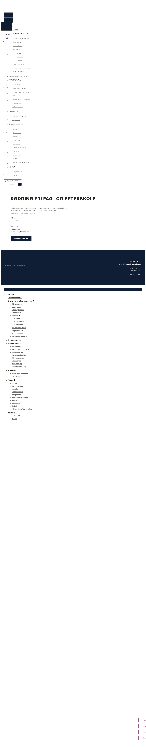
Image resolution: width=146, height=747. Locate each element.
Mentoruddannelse (18, 71)
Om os (15, 129)
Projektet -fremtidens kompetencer (19, 118)
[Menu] (6, 26)
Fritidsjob (19, 53)
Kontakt (11, 413)
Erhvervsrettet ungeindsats (21, 38)
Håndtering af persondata (21, 162)
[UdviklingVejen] (8, 21)
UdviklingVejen (10, 263)
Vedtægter (16, 151)
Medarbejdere (17, 140)
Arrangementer (15, 340)
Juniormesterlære (18, 64)
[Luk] (73, 289)
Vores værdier (17, 133)
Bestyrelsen (16, 144)
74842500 (14, 220)
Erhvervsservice (14, 30)
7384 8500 (136, 262)
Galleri (15, 158)
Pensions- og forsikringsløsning (17, 105)
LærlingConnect (18, 42)
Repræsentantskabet (19, 147)
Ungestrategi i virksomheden (21, 68)
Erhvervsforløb (17, 46)
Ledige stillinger (17, 171)
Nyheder (15, 136)
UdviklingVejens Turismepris (21, 99)
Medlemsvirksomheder (20, 88)
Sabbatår (19, 60)
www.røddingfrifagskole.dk (20, 232)
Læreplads (20, 57)
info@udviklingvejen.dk (131, 264)
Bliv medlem (16, 84)
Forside (7, 34)
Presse (15, 175)
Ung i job (15, 49)
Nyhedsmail (16, 155)
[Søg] (20, 184)
